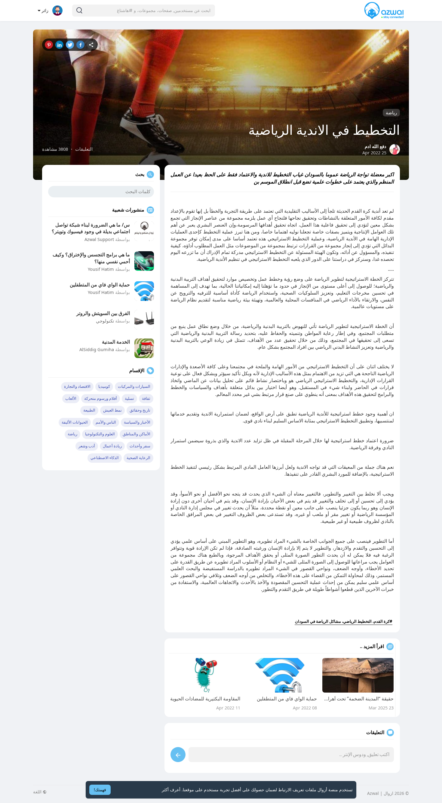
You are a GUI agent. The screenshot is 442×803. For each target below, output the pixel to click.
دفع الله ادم (375, 146)
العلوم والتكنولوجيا (100, 434)
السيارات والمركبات (134, 386)
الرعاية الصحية (138, 458)
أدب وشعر (86, 446)
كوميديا (104, 386)
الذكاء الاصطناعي (105, 458)
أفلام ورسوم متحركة (100, 398)
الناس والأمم (106, 422)
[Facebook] (80, 45)
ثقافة (146, 398)
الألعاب (70, 398)
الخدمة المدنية (116, 341)
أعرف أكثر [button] (171, 789)
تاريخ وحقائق (140, 410)
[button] (143, 11)
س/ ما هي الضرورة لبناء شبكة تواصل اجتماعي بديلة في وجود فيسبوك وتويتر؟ (91, 228)
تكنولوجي (105, 321)
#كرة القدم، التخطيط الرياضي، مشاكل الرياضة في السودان (343, 621)
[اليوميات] (91, 45)
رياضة (391, 113)
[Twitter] (70, 45)
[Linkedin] (59, 45)
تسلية (129, 398)
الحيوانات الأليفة (75, 422)
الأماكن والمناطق (136, 434)
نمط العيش (112, 410)
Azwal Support (99, 239)
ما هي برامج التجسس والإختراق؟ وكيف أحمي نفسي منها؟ (91, 257)
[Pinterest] (49, 45)
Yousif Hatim (101, 269)
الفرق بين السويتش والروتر (103, 313)
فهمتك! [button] (100, 789)
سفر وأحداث (140, 446)
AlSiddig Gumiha (96, 349)
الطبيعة (89, 410)
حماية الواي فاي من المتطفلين (100, 284)
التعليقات (84, 149)
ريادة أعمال (112, 446)
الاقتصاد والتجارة (77, 386)
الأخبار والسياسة (137, 422)
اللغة (38, 792)
